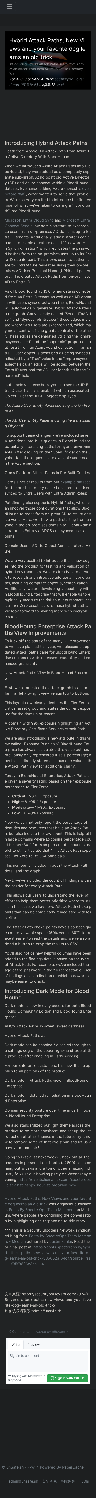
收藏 (60, 84)
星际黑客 (67, 1481)
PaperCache (73, 1467)
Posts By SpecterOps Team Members (41, 1209)
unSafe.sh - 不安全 (23, 1467)
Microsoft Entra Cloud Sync (29, 220)
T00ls (84, 1481)
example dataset (75, 482)
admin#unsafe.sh (23, 1481)
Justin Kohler (61, 1241)
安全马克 (49, 1481)
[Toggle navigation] (9, 6)
